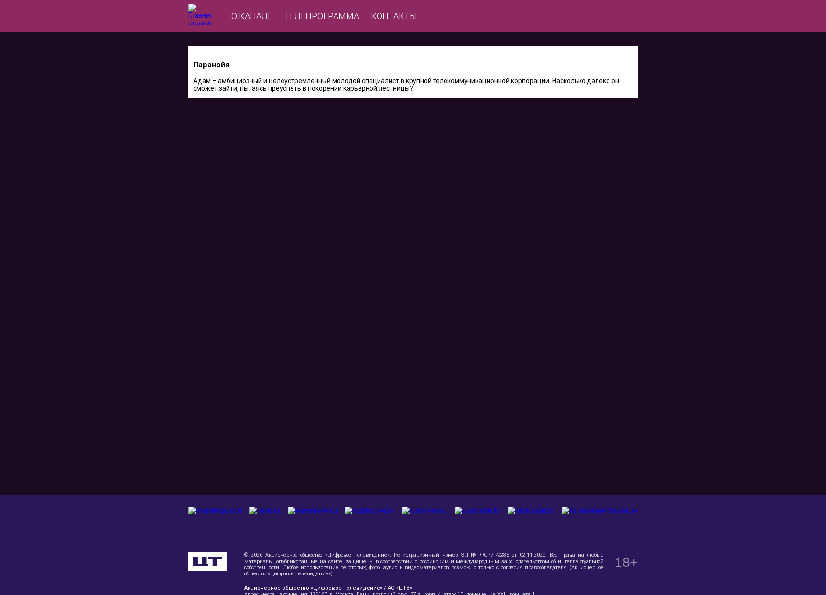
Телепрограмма (321, 16)
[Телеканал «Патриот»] (600, 523)
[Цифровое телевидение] (207, 561)
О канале (251, 16)
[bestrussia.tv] (531, 523)
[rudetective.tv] (369, 523)
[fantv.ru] (264, 523)
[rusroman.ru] (424, 523)
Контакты (394, 16)
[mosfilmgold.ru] (214, 523)
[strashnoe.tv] (477, 523)
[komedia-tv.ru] (312, 523)
